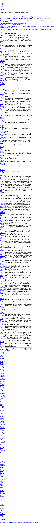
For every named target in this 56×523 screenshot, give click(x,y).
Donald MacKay (2, 395)
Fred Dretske (2, 101)
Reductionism (31, 22)
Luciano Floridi (2, 112)
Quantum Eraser (23, 31)
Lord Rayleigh (2, 435)
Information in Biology (36, 29)
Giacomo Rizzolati (2, 437)
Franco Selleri (2, 453)
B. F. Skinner (2, 460)
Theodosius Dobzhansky (2, 315)
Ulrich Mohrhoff (2, 409)
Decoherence (18, 25)
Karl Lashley (2, 384)
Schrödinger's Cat (20, 26)
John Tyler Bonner (2, 274)
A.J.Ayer (1, 57)
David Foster (2, 327)
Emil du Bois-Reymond (2, 69)
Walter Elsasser (2, 323)
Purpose (26, 22)
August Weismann (2, 493)
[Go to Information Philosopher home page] (6, 0)
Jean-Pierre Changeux (1, 293)
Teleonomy (9, 30)
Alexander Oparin (2, 417)
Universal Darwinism (14, 30)
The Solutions (33, 16)
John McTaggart (2, 175)
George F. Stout (2, 226)
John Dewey (2, 99)
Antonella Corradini (1, 91)
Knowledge (1, 36)
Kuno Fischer (2, 110)
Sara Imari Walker (2, 489)
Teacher (9, 350)
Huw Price (1, 196)
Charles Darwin (2, 304)
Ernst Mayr (1, 403)
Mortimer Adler (2, 44)
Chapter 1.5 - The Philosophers (10, 348)
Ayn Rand (1, 201)
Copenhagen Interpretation (13, 25)
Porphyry (1, 195)
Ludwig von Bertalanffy (2, 270)
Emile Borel (1, 275)
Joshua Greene (2, 345)
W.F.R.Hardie (2, 128)
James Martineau (2, 170)
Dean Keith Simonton (1, 459)
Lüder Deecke (2, 307)
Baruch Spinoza (2, 224)
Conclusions (2, 28)
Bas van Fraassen (2, 116)
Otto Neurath (2, 182)
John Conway (2, 296)
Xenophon (1, 251)
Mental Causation (18, 22)
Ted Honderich (2, 138)
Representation (35, 22)
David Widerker (2, 245)
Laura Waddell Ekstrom (2, 104)
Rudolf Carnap (2, 80)
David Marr (1, 398)
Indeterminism (26, 25)
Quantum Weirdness (32, 31)
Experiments (13, 23)
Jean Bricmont (2, 279)
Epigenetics (30, 29)
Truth (7, 21)
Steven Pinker (2, 192)
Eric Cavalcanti (2, 290)
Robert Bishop (2, 66)
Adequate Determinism (43, 18)
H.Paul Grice (2, 125)
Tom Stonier (2, 467)
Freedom (3, 3)
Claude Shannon (2, 454)
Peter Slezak (2, 221)
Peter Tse (1, 476)
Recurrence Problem (15, 26)
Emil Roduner (2, 439)
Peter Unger (1, 232)
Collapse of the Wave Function (4, 25)
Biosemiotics (12, 29)
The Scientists (26, 16)
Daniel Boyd (2, 73)
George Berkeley (2, 62)
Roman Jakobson (2, 367)
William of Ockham (2, 186)
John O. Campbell (2, 287)
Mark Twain (2, 231)
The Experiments (37, 16)
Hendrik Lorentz (2, 392)
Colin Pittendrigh (2, 424)
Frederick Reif (2, 436)
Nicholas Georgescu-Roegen (2, 337)
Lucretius (1, 166)
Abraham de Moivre (2, 311)
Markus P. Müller (2, 413)
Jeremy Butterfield (2, 76)
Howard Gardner (2, 334)
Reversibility (2, 17)
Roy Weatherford (2, 241)
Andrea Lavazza (2, 151)
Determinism (22, 25)
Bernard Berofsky (2, 65)
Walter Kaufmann (2, 145)
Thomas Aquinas (2, 51)
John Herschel (2, 360)
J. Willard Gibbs (2, 339)
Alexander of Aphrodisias (2, 46)
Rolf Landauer (2, 381)
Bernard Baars (2, 259)
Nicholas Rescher (2, 204)
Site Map (4, 522)
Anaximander (2, 48)
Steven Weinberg (2, 492)
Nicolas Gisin (2, 340)
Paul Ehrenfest (2, 320)
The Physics (9, 16)
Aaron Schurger (2, 451)
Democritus (1, 95)
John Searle (1, 215)
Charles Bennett (2, 268)
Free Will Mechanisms (19, 18)
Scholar (12, 350)
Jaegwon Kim (2, 146)
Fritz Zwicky (2, 506)
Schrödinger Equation (25, 26)
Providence (1, 21)
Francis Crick (2, 301)
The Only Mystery (43, 26)
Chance (3, 7)
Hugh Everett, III (2, 324)
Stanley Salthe (2, 445)
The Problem (5, 18)
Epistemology (32, 20)
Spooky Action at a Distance (46, 31)
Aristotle (1, 52)
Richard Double (2, 100)
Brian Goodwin (2, 343)
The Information (2, 16)
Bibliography (5, 28)
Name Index (11, 28)
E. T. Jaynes (1, 368)
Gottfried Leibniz (2, 154)
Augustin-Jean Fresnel (2, 332)
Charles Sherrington (1, 456)
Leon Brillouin (2, 280)
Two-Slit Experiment (49, 26)
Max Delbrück (2, 310)
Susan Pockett (2, 426)
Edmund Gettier (2, 119)
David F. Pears (2, 188)
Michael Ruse (2, 444)
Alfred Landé (2, 382)
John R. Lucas (2, 165)
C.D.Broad (1, 75)
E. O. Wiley (1, 499)
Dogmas (7, 23)
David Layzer (2, 385)
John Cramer (2, 300)
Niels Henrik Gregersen (2, 124)
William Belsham (2, 61)
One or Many (51, 20)
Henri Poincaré (2, 427)
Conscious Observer (7, 25)
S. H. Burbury (2, 284)
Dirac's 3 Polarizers (34, 25)
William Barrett (2, 60)
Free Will (1, 513)
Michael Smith (2, 223)
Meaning (42, 20)
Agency (28, 22)
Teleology (6, 30)
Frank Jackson (2, 141)
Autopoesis (4, 29)
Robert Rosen (2, 440)
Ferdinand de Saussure (2, 448)
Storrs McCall (2, 171)
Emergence (28, 20)
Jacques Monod (2, 410)
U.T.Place (1, 193)
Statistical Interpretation (34, 26)
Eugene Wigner (2, 498)
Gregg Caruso (2, 82)
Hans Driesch (2, 316)
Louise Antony (2, 50)
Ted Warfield (2, 240)
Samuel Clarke (2, 88)
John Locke (1, 162)
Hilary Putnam (2, 198)
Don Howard (2, 365)
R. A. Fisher (1, 326)
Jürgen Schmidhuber (2, 449)
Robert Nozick (2, 185)
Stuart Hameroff (2, 350)
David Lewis (2, 160)
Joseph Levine (2, 157)
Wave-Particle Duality (5, 27)
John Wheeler (2, 495)
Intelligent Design (41, 29)
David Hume (2, 139)
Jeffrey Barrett (2, 59)
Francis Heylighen (2, 361)
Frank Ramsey (2, 200)
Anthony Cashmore (2, 289)
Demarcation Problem (24, 20)
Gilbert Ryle (1, 208)
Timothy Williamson (1, 248)
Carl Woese (1, 501)
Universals (4, 21)
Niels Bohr (1, 273)
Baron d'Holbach (2, 137)
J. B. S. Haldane (2, 349)
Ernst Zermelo (2, 504)
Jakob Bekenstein (2, 266)
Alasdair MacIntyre (2, 167)
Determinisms (4, 23)
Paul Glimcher (2, 341)
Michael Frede (2, 117)
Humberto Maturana (1, 399)
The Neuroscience (31, 18)
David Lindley (2, 389)
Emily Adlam (2, 254)
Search (30, 17)
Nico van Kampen (2, 479)
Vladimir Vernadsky (1, 482)
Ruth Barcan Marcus (2, 168)
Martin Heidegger (2, 132)
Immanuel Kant (2, 144)
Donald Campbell (2, 286)
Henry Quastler (2, 432)
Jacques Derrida (2, 98)
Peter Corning (2, 298)
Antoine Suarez (2, 468)
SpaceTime (29, 26)
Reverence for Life (2, 30)
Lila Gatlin (1, 335)
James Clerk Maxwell (1, 401)
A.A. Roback (2, 438)
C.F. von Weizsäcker (1, 242)
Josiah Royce (2, 206)
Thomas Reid (2, 202)
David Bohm (2, 272)
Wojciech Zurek (2, 505)
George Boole (2, 72)
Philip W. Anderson (2, 256)
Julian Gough (2, 344)
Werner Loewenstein (2, 391)
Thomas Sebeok (2, 452)
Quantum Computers (18, 31)
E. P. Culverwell (2, 302)
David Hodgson (2, 135)
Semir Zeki (1, 503)
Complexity (12, 20)
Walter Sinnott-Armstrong (2, 220)
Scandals (3, 9)
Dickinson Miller (2, 179)
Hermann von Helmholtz (2, 359)
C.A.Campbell (2, 78)
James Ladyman (2, 152)
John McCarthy (2, 404)
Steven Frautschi (2, 330)
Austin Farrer (2, 106)
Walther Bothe (2, 278)
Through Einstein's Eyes (17, 24)
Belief (10, 20)
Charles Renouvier (2, 203)
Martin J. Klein (2, 373)
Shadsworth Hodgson (1, 136)
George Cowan (2, 299)
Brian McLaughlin (2, 174)
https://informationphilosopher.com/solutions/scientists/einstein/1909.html (12, 13)
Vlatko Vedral (2, 481)
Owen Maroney (2, 397)
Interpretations (43, 25)
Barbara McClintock (1, 405)
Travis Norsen (2, 416)
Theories (23, 23)
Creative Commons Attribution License (22, 522)
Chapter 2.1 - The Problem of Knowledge (25, 348)
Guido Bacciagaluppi (2, 261)
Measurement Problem (51, 25)
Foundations (39, 25)
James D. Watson (2, 490)
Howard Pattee (2, 419)
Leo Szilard (1, 469)
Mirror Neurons (14, 22)
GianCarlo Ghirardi (2, 338)
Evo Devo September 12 (2, 517)
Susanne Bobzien (2, 68)
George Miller (2, 408)
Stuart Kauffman (2, 372)
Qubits (36, 31)
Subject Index (15, 28)
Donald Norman (2, 415)
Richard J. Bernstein (1, 64)
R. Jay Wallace (2, 239)
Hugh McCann (2, 172)
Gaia (32, 29)
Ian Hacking (2, 126)
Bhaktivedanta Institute (2, 511)
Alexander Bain (2, 58)
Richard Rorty (2, 205)
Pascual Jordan (2, 370)
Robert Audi (2, 55)
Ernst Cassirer (2, 83)
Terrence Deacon (2, 306)
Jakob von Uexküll (2, 488)
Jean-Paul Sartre (2, 209)
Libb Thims (1, 472)
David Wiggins (2, 246)
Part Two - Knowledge (28, 349)
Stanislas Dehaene (2, 309)
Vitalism (18, 30)
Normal (6, 350)
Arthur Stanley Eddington (2, 319)
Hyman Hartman (2, 353)
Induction (35, 20)
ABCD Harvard (2, 509)
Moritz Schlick (2, 211)
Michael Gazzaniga (2, 336)
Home (6, 33)
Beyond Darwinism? (8, 29)
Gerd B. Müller (2, 412)
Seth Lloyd (1, 390)
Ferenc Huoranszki (2, 140)
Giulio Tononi (2, 475)
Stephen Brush (2, 282)
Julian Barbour (2, 264)
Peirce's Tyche (12, 24)
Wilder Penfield (2, 421)
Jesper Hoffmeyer (2, 363)
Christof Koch (2, 374)
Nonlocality (5, 31)
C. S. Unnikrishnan (2, 478)
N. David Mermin (2, 407)
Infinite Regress (39, 20)
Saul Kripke (1, 150)
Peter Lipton (2, 161)
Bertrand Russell (2, 207)
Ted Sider (1, 218)
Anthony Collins (2, 89)
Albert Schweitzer (2, 213)
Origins (47, 29)
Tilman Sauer (2, 446)
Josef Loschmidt (2, 393)
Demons (1, 23)
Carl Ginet (1, 120)
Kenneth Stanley (2, 465)
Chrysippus (1, 85)
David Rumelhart (2, 443)
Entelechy (25, 29)
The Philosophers (21, 16)
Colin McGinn (2, 173)
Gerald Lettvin (2, 386)
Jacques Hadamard (2, 346)
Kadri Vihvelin (2, 235)
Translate (32, 15)
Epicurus (1, 105)
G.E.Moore (1, 180)
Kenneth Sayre (2, 210)
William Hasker (2, 130)
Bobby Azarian (2, 257)
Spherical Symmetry (39, 31)
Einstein (15, 33)
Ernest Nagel (2, 181)
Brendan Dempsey (2, 96)
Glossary (8, 28)
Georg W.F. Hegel (2, 131)
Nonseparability (10, 31)
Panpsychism (22, 22)
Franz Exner (2, 325)
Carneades (1, 81)
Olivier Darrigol (2, 303)
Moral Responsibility (48, 18)
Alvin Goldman (2, 121)
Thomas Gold (2, 342)
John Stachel (2, 464)
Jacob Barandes (2, 263)
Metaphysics (45, 20)
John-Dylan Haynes (1, 355)
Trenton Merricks (2, 178)
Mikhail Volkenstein (1, 485)
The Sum (1, 20)
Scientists (12, 33)
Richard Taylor (2, 230)
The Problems (29, 16)
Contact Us (1, 522)
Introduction (1, 34)
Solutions (9, 33)
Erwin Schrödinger (2, 450)
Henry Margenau (2, 396)
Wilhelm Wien (2, 497)
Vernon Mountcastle (1, 411)
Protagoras (1, 197)
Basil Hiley (1, 362)
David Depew (2, 312)
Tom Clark (1, 87)
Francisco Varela (2, 480)
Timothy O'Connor (2, 187)
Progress (18, 23)
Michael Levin (2, 387)
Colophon (18, 28)
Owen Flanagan (2, 111)
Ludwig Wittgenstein (2, 250)
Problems (3, 2)
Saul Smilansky (2, 222)
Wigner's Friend (11, 27)
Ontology (48, 20)
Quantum (1, 39)
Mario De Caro (2, 94)
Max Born (1, 276)
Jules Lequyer (2, 155)
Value (2, 4)
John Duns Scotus (2, 212)
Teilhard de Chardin (1, 471)
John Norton (2, 184)
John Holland (2, 364)
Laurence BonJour (2, 71)
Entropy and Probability (7, 24)
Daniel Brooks (2, 281)
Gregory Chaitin (2, 291)
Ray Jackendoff (2, 366)
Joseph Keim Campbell (2, 79)
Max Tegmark (2, 470)
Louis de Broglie (2, 308)
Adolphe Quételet (2, 433)
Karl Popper (1, 194)
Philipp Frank (2, 329)
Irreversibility (46, 25)
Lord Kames (2, 142)
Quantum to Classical (9, 26)
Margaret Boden (2, 271)
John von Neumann (2, 487)
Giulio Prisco (2, 431)
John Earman (2, 102)
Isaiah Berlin (2, 63)
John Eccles (1, 317)
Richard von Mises (2, 486)
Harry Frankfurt (2, 114)
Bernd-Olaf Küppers (1, 380)
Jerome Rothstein (2, 442)
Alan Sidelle (2, 217)
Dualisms (10, 23)
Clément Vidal (2, 483)
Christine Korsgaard (1, 149)
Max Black (1, 67)
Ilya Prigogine (2, 429)
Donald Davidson (2, 93)
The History (8, 18)
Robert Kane (2, 143)
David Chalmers (2, 84)
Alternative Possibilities (37, 18)
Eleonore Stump (2, 228)
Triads (25, 23)
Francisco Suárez (2, 229)
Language (16, 23)
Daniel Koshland (2, 377)
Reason (21, 23)
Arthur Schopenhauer (2, 214)
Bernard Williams (2, 247)
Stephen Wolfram (2, 502)
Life (2, 5)
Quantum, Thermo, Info (3, 26)
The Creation (6, 16)
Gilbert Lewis (2, 388)
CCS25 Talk (2, 515)
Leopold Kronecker (2, 379)
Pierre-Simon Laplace (2, 383)
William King (2, 147)
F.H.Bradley (2, 74)
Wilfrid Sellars (2, 216)
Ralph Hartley (2, 352)
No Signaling (13, 31)
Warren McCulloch (2, 406)
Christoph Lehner (2, 153)
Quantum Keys (2, 31)
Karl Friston (1, 333)
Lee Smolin (1, 461)
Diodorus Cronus (2, 92)
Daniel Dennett (2, 97)
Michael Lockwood (2, 163)
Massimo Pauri (2, 420)
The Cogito (1, 18)
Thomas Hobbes (2, 134)
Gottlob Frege (2, 118)
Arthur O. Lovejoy (2, 164)
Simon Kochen (2, 375)
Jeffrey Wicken (2, 496)
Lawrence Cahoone (2, 77)
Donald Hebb (2, 356)
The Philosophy (17, 16)
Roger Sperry (2, 463)
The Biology (13, 16)
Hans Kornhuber (2, 376)
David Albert (2, 255)
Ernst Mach (1, 394)
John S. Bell (1, 267)
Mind (2, 6)
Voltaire (1, 236)
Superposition (39, 26)
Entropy (27, 29)
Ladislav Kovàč (2, 378)
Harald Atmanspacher (2, 54)
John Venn (1, 234)
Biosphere (16, 29)
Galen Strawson (2, 227)
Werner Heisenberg (2, 357)
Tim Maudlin (2, 169)
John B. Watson (2, 491)
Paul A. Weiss (2, 494)
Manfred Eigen (2, 321)
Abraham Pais (2, 418)
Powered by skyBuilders (9, 522)
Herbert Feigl (2, 107)
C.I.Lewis (1, 159)
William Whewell (2, 243)
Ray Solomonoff (2, 462)
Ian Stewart (1, 466)
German (32, 17)
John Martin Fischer (1, 109)
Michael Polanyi (2, 428)
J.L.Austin (1, 56)
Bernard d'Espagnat (2, 313)
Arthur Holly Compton (2, 295)
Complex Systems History (18, 20)
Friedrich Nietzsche (2, 183)
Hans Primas (2, 430)
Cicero (1, 86)
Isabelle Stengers (2, 225)
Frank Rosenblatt (2, 441)
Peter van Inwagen (2, 233)
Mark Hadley (2, 347)
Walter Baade (2, 258)
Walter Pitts (1, 425)
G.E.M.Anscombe (2, 49)
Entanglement (4, 8)
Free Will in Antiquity (13, 18)
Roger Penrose (2, 422)
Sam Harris (1, 129)
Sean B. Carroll (2, 288)
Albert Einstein (2, 322)
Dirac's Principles (30, 25)
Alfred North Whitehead (2, 244)
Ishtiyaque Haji (2, 127)
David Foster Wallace (2, 238)
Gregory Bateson (2, 265)
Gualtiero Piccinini (2, 191)
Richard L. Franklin (1, 115)
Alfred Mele (1, 177)
